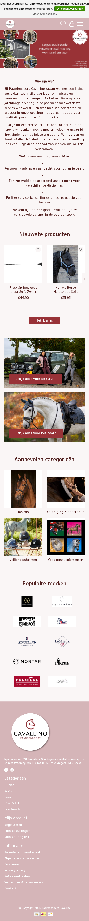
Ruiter (9, 791)
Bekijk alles (44, 320)
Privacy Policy (14, 870)
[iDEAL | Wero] (43, 914)
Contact (10, 888)
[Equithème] (62, 602)
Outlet (9, 785)
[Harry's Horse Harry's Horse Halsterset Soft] (66, 264)
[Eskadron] (27, 622)
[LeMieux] (62, 642)
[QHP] (62, 681)
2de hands (12, 809)
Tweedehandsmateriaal (22, 852)
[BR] (27, 602)
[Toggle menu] (80, 24)
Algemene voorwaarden (22, 858)
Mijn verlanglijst (16, 837)
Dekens (23, 512)
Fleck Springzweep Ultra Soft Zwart (23, 289)
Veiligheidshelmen (23, 560)
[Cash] (37, 914)
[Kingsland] (27, 642)
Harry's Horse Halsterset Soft (66, 289)
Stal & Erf (11, 803)
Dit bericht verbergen (70, 8)
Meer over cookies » (45, 13)
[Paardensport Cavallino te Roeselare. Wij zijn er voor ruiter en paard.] (10, 24)
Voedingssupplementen (65, 560)
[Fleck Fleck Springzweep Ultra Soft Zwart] (23, 264)
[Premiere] (27, 681)
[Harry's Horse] (62, 622)
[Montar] (27, 662)
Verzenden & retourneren (23, 882)
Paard (8, 797)
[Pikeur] (62, 662)
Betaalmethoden (17, 876)
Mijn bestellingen (17, 831)
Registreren (13, 825)
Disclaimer (12, 864)
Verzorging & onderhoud (65, 512)
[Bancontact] (50, 914)
